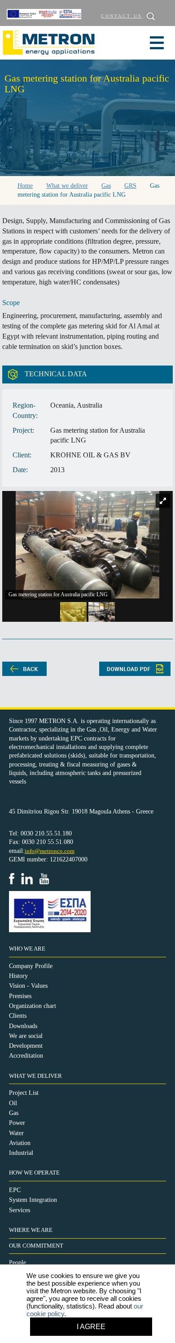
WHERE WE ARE (30, 1230)
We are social (26, 1036)
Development (26, 1045)
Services (19, 1210)
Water (16, 1133)
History (18, 976)
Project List (24, 1092)
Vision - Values (28, 985)
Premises (20, 996)
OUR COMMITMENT (36, 1246)
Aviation (20, 1143)
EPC (15, 1190)
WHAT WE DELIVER (35, 1076)
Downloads (23, 1026)
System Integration (33, 1200)
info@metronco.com (49, 851)
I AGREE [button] (91, 1326)
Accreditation (26, 1055)
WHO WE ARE (27, 949)
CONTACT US (121, 15)
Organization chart (32, 1006)
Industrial (21, 1152)
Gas (13, 1113)
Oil (13, 1103)
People (17, 1262)
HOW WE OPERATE (34, 1173)
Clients (17, 1015)
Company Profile (30, 966)
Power (17, 1122)
